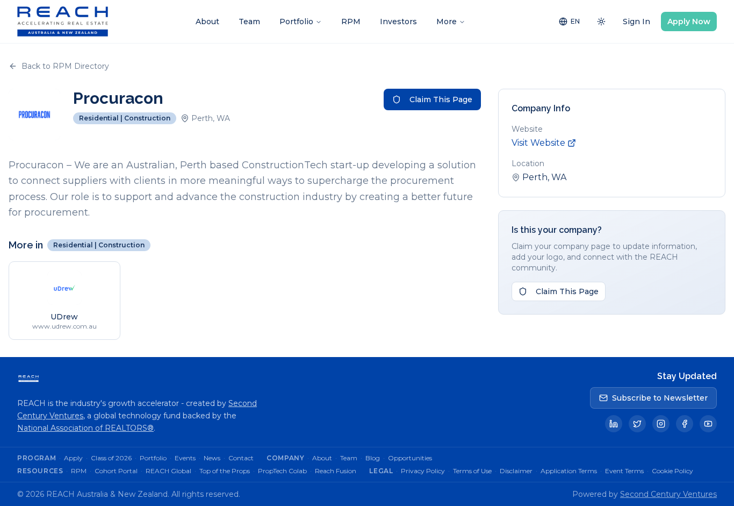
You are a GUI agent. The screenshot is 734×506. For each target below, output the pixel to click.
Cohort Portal (116, 471)
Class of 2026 (111, 458)
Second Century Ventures (668, 494)
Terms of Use (472, 471)
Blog (372, 458)
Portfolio (296, 21)
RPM (351, 21)
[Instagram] (661, 423)
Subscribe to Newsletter (660, 398)
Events (185, 458)
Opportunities (410, 458)
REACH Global (168, 471)
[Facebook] (684, 423)
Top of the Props (224, 471)
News (212, 458)
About (207, 21)
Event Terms (624, 471)
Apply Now (688, 21)
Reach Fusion (335, 471)
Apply (73, 458)
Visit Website (538, 143)
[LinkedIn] (613, 423)
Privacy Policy (423, 471)
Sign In (636, 21)
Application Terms (569, 471)
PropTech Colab (282, 471)
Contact (241, 458)
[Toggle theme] (601, 21)
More (446, 21)
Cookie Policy (672, 471)
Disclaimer (516, 471)
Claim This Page (440, 99)
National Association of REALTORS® (85, 428)
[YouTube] (708, 423)
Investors (398, 21)
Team (249, 21)
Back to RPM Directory (65, 66)
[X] (637, 423)
